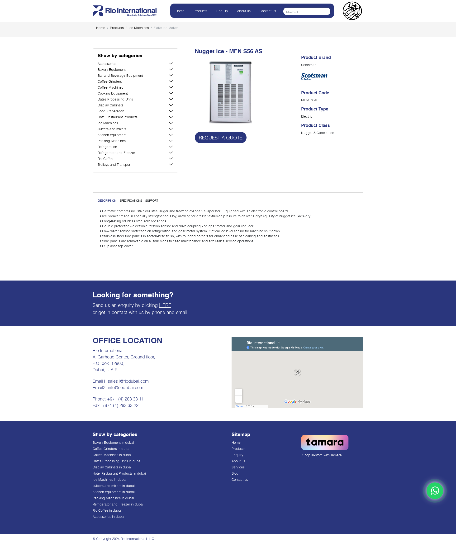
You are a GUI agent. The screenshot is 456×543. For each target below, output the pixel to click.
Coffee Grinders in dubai (111, 448)
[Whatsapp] (435, 490)
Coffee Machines (110, 87)
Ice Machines (138, 27)
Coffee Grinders (110, 81)
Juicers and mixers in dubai (114, 485)
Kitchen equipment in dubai (114, 491)
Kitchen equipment (112, 134)
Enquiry (222, 10)
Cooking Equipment (113, 93)
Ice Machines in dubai (109, 479)
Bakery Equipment (112, 69)
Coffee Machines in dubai (112, 454)
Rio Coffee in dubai (107, 510)
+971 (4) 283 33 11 (125, 398)
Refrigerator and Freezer (116, 152)
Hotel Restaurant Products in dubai (119, 473)
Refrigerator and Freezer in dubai (118, 504)
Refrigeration (107, 146)
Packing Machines (112, 140)
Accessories (107, 63)
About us (244, 10)
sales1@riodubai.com (128, 381)
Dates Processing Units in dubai (117, 460)
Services (238, 467)
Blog (235, 473)
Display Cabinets (110, 105)
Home (180, 10)
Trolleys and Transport (114, 164)
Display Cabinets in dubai (112, 467)
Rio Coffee (105, 158)
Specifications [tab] (131, 200)
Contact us (268, 10)
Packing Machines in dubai (113, 497)
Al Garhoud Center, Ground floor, (124, 356)
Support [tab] (151, 200)
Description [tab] (107, 200)
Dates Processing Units (115, 99)
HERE (165, 305)
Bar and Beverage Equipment (120, 75)
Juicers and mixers (112, 128)
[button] (135, 56)
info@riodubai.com (125, 387)
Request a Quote (220, 137)
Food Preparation (111, 111)
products (117, 27)
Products (200, 10)
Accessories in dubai (108, 516)
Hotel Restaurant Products (118, 116)
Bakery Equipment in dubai (113, 442)
